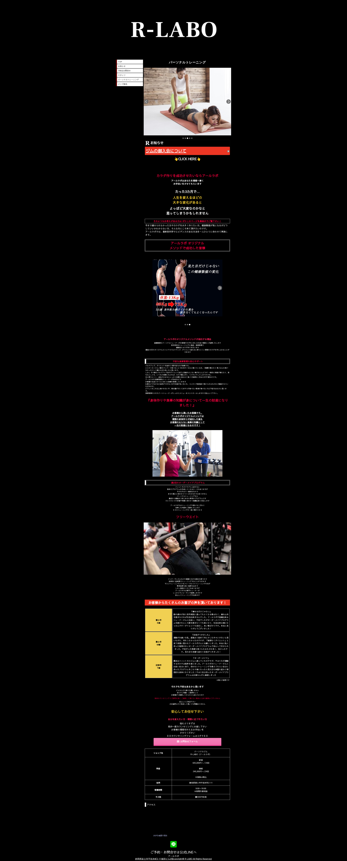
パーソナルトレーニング (128, 79)
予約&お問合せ (124, 70)
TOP (120, 61)
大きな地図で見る (160, 835)
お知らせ (122, 66)
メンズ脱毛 (122, 84)
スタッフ (122, 75)
